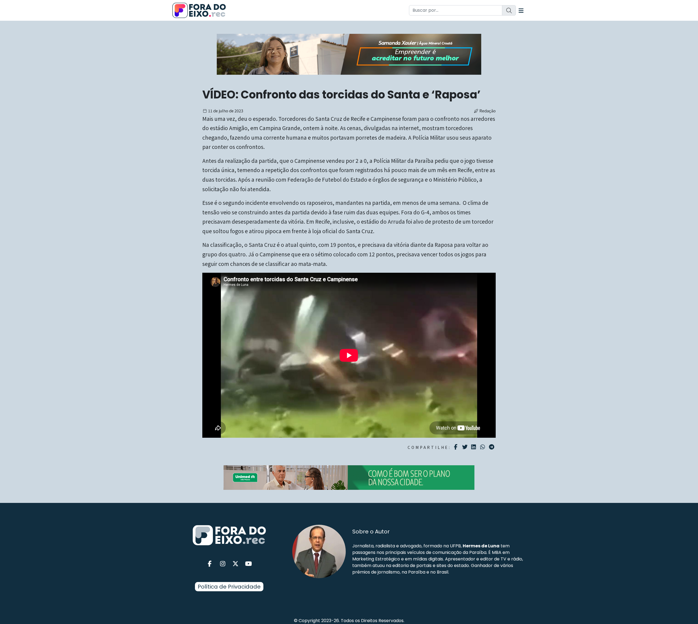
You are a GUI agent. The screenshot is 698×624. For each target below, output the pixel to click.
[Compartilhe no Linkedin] (474, 447)
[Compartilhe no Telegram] (492, 447)
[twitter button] (235, 564)
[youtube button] (248, 564)
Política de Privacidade (229, 586)
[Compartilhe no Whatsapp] (483, 447)
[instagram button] (223, 564)
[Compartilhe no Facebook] (456, 447)
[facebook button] (209, 564)
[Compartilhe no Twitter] (465, 447)
